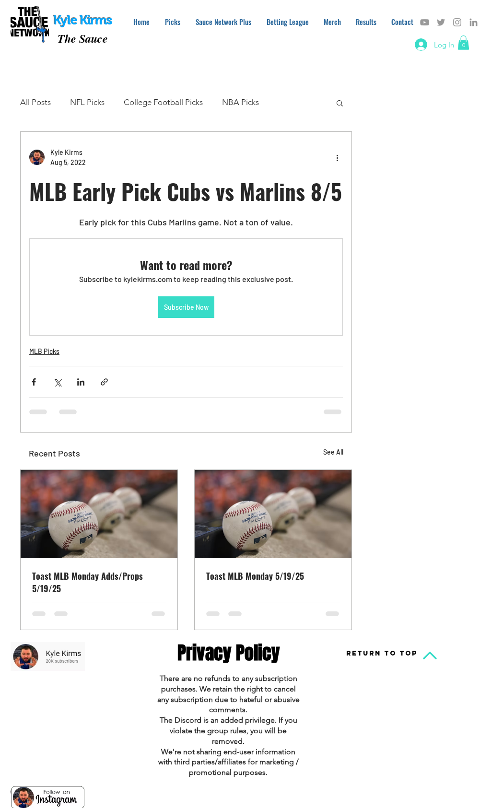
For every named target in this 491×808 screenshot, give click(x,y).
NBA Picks (240, 102)
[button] (463, 42)
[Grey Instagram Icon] (457, 22)
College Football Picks (163, 102)
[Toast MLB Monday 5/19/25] (273, 514)
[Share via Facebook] (33, 381)
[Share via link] (104, 381)
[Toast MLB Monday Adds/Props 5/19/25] (99, 514)
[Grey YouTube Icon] (424, 22)
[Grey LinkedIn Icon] (473, 22)
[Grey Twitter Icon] (440, 22)
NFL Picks (87, 102)
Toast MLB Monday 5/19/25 (255, 576)
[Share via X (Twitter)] (57, 381)
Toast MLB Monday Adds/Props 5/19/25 (87, 582)
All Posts (35, 102)
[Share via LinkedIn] (80, 381)
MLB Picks (44, 351)
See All (333, 452)
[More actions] (337, 157)
